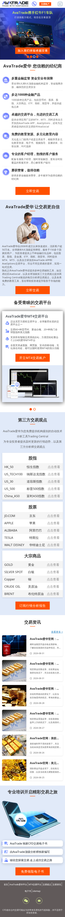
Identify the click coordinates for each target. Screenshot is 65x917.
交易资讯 (57, 884)
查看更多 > (57, 632)
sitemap (36, 891)
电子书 (28, 891)
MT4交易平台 (35, 884)
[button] (28, 56)
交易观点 (47, 884)
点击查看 (54, 467)
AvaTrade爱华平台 (18, 884)
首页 (6, 884)
